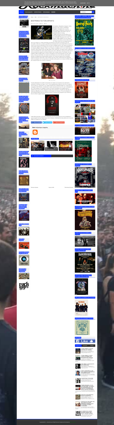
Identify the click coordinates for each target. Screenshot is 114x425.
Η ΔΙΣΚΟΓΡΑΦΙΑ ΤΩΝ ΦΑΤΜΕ (87, 378)
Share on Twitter (48, 122)
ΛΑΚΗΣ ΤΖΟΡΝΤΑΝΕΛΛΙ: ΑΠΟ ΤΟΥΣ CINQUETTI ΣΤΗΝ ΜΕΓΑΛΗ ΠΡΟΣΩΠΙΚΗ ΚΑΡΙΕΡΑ (88, 371)
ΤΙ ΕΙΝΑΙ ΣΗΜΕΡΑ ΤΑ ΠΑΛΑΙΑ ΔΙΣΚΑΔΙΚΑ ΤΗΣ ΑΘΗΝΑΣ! (87, 349)
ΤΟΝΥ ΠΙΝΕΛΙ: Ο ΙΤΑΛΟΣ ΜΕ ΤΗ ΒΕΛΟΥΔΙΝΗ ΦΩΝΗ (87, 365)
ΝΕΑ (46, 23)
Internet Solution (73, 422)
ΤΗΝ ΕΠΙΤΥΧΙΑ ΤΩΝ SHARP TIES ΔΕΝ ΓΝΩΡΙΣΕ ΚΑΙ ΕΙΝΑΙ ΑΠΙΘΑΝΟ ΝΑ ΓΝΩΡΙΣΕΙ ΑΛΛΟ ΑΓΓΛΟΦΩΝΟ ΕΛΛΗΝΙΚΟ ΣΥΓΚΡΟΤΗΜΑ (88, 403)
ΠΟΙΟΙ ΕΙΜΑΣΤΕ (28, 12)
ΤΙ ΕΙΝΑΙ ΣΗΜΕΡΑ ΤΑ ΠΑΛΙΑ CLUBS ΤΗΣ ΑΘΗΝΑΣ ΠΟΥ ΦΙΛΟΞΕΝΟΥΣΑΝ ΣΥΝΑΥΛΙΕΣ (87, 356)
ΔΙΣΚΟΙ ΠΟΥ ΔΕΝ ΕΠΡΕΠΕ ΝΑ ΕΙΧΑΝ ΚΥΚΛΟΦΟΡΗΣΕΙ (87, 395)
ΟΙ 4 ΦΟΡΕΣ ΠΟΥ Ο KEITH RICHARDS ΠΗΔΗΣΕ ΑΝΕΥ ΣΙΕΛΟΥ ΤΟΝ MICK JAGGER (87, 412)
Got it (88, 3)
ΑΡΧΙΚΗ (21, 12)
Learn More (83, 3)
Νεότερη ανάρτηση (34, 187)
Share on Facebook (37, 122)
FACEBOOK (53, 12)
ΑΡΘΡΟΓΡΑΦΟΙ (37, 12)
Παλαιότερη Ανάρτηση (69, 187)
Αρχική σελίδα (51, 187)
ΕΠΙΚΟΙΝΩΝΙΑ (46, 12)
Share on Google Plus (60, 122)
